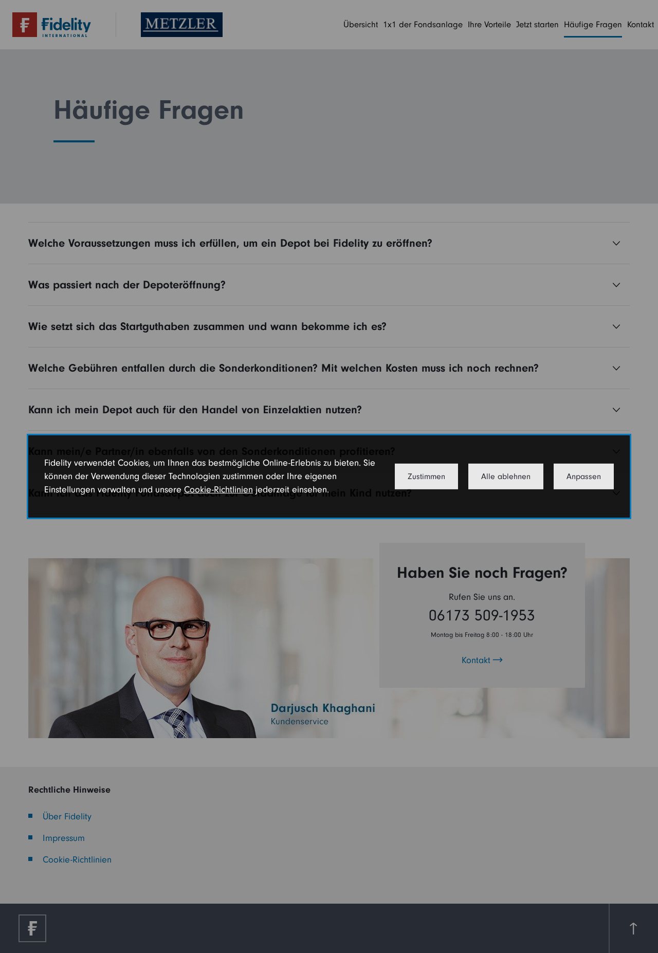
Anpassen (583, 476)
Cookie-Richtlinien (218, 489)
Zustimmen (426, 476)
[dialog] (329, 476)
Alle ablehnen (506, 476)
